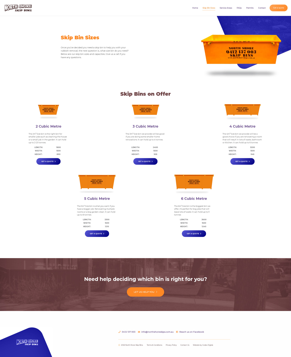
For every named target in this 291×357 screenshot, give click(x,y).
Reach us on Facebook (191, 332)
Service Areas (226, 8)
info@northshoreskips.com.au (157, 332)
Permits (250, 8)
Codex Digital (207, 345)
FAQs (239, 8)
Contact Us (184, 345)
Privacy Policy (171, 345)
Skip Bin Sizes (209, 8)
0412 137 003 (128, 332)
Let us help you (144, 292)
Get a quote (278, 8)
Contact (262, 8)
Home (195, 8)
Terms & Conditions (154, 345)
